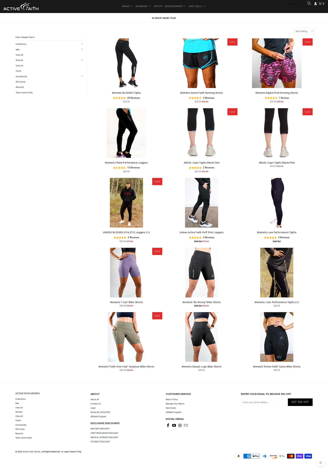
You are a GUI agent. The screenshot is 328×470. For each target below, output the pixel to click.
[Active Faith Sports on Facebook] (168, 425)
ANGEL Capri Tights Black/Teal (201, 133)
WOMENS (141, 6)
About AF (95, 399)
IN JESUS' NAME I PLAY (164, 18)
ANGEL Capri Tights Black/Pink (277, 133)
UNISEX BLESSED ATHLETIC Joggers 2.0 (126, 203)
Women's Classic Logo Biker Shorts (201, 337)
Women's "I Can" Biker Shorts (126, 272)
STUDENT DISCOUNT (100, 442)
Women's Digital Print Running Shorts (277, 63)
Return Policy (172, 399)
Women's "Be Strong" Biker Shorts (201, 272)
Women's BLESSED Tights (126, 63)
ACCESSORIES (174, 6)
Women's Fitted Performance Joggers (126, 133)
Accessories (21, 76)
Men (18, 49)
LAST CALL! (195, 6)
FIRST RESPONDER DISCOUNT (104, 433)
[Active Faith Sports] (20, 6)
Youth (18, 71)
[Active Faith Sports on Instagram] (180, 425)
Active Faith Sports (31, 451)
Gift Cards (20, 82)
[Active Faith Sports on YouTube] (174, 425)
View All (19, 55)
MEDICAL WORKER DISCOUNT (104, 437)
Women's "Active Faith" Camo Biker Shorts (277, 337)
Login (93, 408)
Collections (21, 44)
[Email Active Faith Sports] (186, 425)
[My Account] (315, 3)
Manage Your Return (175, 404)
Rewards (20, 87)
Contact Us (96, 404)
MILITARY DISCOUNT (100, 429)
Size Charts (171, 408)
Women (19, 60)
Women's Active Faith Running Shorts (201, 63)
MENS (126, 6)
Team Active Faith (24, 92)
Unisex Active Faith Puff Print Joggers (201, 203)
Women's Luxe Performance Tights (277, 203)
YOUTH (158, 6)
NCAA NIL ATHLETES (100, 412)
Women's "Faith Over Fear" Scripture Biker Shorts (126, 337)
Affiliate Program (98, 416)
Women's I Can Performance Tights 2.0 (277, 272)
